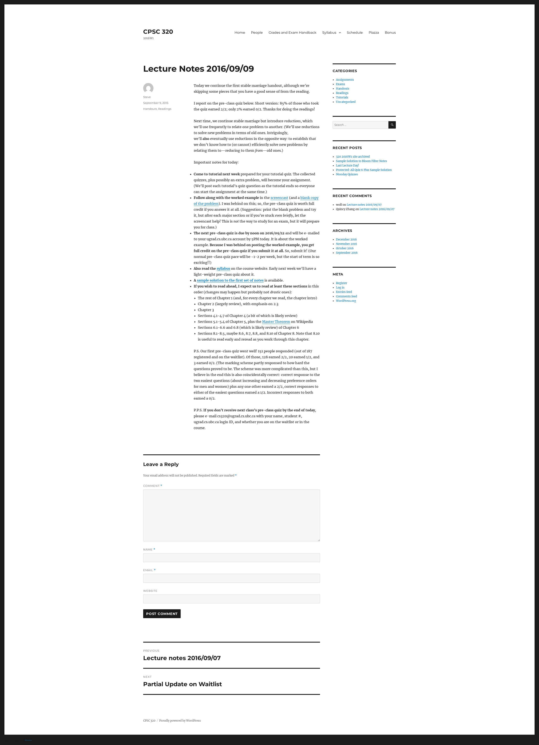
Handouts (150, 108)
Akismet (28, 741)
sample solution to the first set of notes (230, 280)
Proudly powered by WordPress (180, 720)
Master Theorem (276, 321)
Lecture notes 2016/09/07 (364, 205)
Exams (340, 84)
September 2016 (347, 253)
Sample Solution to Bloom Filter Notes (361, 161)
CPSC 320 (158, 31)
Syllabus (329, 33)
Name (149, 549)
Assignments (345, 80)
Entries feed (344, 292)
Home (240, 33)
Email (149, 570)
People (257, 33)
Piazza (374, 33)
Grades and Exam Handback (292, 33)
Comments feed (346, 296)
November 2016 (346, 244)
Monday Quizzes (347, 174)
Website (150, 590)
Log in (340, 287)
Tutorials (342, 97)
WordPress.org (346, 301)
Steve (147, 97)
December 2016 (346, 239)
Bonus (390, 33)
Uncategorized (346, 102)
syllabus (223, 268)
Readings (164, 108)
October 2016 (345, 248)
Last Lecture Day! (347, 165)
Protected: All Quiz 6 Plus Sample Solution (364, 170)
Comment (152, 486)
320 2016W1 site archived (353, 156)
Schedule (355, 33)
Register (341, 283)
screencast (279, 198)
